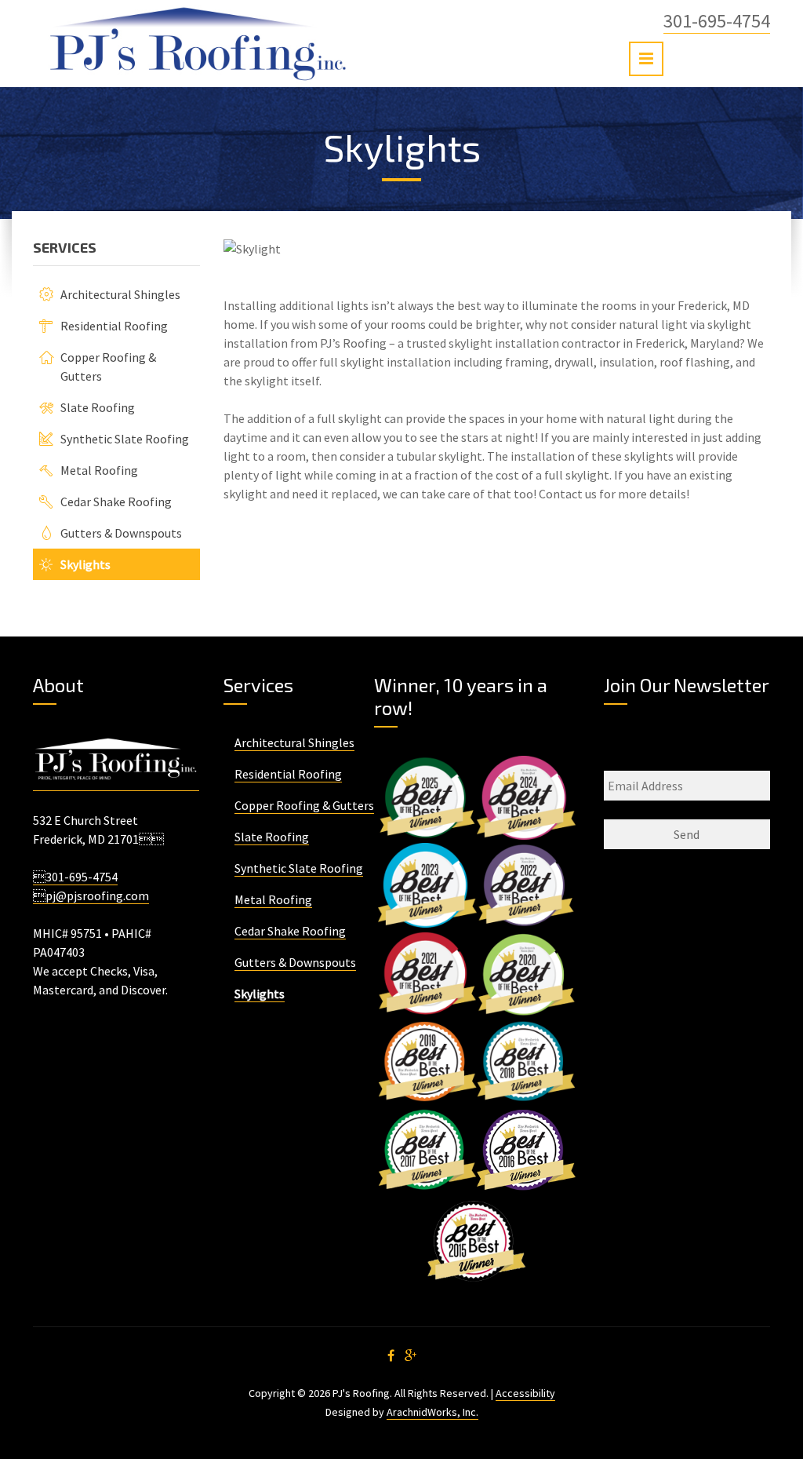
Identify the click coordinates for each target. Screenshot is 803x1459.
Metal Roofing (99, 470)
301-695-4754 (716, 21)
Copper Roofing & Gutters (304, 805)
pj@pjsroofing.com (91, 895)
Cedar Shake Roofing (116, 501)
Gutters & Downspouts (121, 533)
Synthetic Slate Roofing (124, 439)
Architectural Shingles (120, 294)
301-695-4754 (75, 877)
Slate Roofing (97, 407)
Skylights (85, 564)
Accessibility (525, 1393)
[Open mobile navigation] (646, 59)
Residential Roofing (114, 326)
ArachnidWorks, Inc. (432, 1412)
